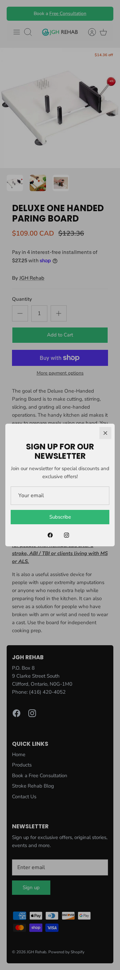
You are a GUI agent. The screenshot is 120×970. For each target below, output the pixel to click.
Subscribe (60, 517)
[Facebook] (50, 535)
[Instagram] (66, 535)
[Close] (105, 433)
